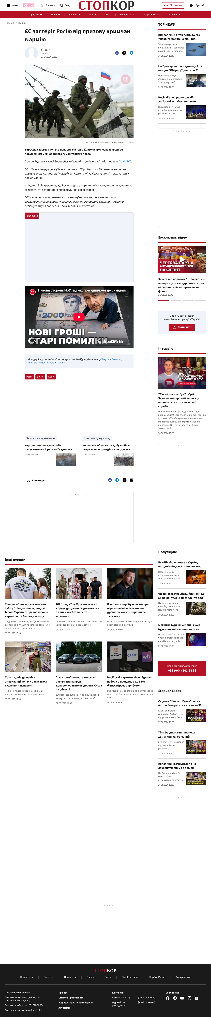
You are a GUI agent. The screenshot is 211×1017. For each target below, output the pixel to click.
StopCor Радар (151, 14)
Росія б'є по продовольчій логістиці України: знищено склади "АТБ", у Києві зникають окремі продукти (180, 103)
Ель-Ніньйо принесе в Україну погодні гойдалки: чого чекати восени (179, 566)
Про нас (63, 993)
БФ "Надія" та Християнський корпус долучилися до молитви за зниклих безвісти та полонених (77, 610)
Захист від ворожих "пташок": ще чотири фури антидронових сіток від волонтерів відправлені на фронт (181, 285)
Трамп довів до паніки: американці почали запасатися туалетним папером (26, 681)
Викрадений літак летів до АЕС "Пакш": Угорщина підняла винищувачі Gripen (179, 39)
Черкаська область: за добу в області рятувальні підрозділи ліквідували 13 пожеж (107, 449)
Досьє (108, 14)
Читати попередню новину (40, 438)
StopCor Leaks (127, 14)
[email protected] (34, 1010)
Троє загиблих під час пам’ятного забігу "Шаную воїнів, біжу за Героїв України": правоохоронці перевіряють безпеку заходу (27, 610)
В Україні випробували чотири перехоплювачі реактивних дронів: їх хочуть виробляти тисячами (128, 610)
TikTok (61, 362)
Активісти (64, 1008)
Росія (29, 376)
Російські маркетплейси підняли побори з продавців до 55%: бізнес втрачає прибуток (129, 681)
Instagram (51, 362)
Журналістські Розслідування (76, 1002)
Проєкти (34, 14)
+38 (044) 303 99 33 (182, 670)
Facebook (116, 359)
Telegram (106, 359)
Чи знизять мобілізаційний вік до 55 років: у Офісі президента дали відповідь (181, 598)
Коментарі (38, 480)
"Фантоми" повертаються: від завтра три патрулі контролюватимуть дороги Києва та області (79, 683)
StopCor (45, 50)
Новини (73, 14)
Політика (22, 23)
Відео (54, 14)
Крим (51, 376)
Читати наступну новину (97, 438)
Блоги (92, 14)
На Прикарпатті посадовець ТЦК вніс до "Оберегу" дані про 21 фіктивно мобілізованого (180, 70)
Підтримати (176, 5)
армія (40, 376)
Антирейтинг (174, 14)
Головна (10, 23)
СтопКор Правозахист (71, 997)
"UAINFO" (125, 161)
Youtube (32, 362)
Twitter (41, 362)
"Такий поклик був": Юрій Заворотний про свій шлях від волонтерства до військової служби (178, 400)
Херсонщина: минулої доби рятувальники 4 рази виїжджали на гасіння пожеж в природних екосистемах (49, 451)
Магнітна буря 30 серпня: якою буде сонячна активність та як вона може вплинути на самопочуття (179, 631)
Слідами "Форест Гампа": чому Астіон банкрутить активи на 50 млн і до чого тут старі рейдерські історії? (181, 707)
